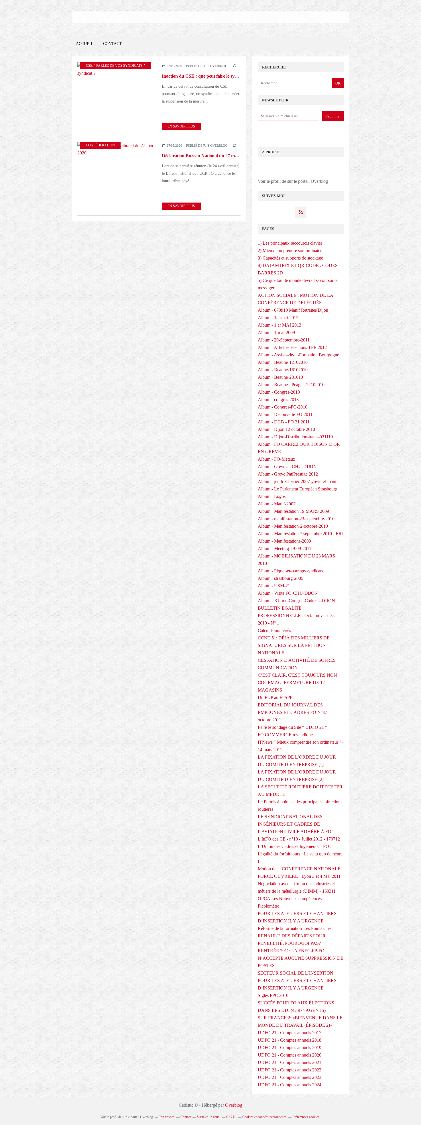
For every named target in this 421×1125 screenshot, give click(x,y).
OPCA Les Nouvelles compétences (290, 898)
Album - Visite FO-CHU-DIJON (288, 593)
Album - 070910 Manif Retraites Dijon (293, 310)
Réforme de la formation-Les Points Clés (294, 928)
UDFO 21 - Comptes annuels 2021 (289, 1062)
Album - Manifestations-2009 (284, 541)
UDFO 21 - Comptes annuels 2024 (289, 1084)
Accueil (84, 44)
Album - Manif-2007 (277, 503)
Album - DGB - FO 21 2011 (284, 421)
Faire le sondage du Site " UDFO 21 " (292, 727)
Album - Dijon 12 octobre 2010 (286, 429)
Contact (112, 44)
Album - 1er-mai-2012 (278, 317)
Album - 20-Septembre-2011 (284, 339)
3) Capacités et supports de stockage (290, 258)
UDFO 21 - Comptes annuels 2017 (289, 1032)
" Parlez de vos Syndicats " (119, 66)
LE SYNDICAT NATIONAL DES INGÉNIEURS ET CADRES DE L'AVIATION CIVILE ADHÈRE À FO (294, 824)
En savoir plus (181, 126)
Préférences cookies (305, 1117)
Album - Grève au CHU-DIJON (287, 466)
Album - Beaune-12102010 (283, 362)
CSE (89, 66)
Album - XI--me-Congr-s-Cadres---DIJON (296, 600)
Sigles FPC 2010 (273, 995)
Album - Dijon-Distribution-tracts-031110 (295, 436)
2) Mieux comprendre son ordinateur (291, 250)
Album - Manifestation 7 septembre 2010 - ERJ (300, 533)
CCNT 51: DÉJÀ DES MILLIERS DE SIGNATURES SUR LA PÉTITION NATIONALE (294, 645)
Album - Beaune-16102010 (283, 369)
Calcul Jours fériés (274, 630)
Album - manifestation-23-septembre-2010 (296, 518)
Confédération (100, 145)
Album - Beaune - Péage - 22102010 (291, 384)
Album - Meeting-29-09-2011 (284, 548)
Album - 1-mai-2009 (276, 332)
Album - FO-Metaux (276, 459)
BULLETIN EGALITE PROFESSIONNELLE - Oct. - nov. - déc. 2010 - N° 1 (296, 615)
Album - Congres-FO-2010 (282, 407)
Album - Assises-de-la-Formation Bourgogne (298, 354)
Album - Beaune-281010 (280, 377)
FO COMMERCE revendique (285, 734)
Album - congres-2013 (278, 399)
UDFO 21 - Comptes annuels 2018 (289, 1040)
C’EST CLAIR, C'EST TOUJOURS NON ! (299, 675)
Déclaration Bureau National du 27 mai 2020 (205, 155)
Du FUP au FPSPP (275, 697)
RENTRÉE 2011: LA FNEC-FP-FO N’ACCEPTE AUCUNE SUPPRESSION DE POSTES (300, 958)
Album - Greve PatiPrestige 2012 (288, 474)
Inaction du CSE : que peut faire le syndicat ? (206, 76)
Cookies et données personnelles (264, 1117)
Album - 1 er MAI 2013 (279, 325)
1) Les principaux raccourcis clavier (290, 243)
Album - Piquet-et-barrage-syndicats (290, 570)
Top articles (166, 1117)
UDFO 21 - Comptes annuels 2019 (289, 1047)
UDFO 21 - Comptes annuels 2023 (289, 1077)
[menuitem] (85, 44)
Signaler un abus (208, 1117)
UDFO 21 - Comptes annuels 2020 (289, 1055)
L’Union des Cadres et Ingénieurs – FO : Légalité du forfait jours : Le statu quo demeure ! (300, 854)
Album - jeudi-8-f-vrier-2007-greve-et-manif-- (299, 481)
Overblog (233, 1105)
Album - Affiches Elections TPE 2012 (292, 347)
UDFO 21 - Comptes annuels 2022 (289, 1069)
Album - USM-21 (274, 585)
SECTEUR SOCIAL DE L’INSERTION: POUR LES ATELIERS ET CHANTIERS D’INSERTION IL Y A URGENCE (297, 980)
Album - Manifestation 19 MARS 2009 (293, 511)
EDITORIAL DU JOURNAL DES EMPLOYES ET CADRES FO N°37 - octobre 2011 (294, 712)
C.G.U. (231, 1117)
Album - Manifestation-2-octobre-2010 (293, 526)
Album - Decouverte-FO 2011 (285, 414)
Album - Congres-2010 (279, 392)
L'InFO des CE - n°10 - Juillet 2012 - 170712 (299, 839)
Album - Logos (272, 496)
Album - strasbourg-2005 (280, 578)
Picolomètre (268, 906)
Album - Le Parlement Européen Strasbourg (297, 488)
